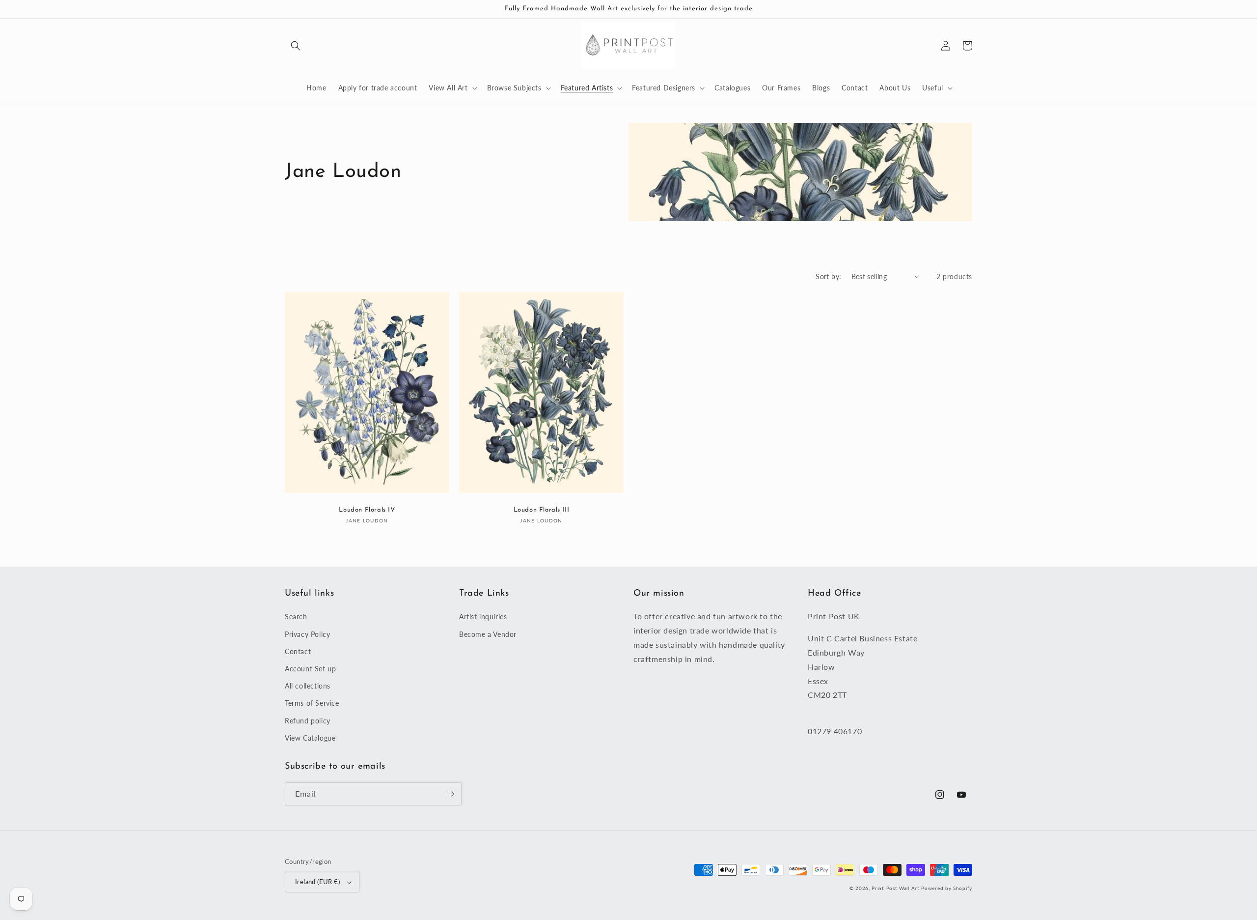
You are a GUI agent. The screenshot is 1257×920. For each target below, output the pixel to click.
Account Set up (310, 668)
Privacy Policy (307, 634)
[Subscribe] (450, 793)
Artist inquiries (483, 616)
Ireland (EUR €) (317, 882)
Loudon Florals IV (367, 510)
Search (296, 616)
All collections (307, 686)
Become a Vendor (488, 634)
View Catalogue (310, 738)
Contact (298, 651)
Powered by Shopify (946, 888)
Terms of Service (312, 703)
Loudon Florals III (542, 510)
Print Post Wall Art (895, 888)
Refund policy (307, 721)
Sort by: (828, 276)
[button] (295, 46)
